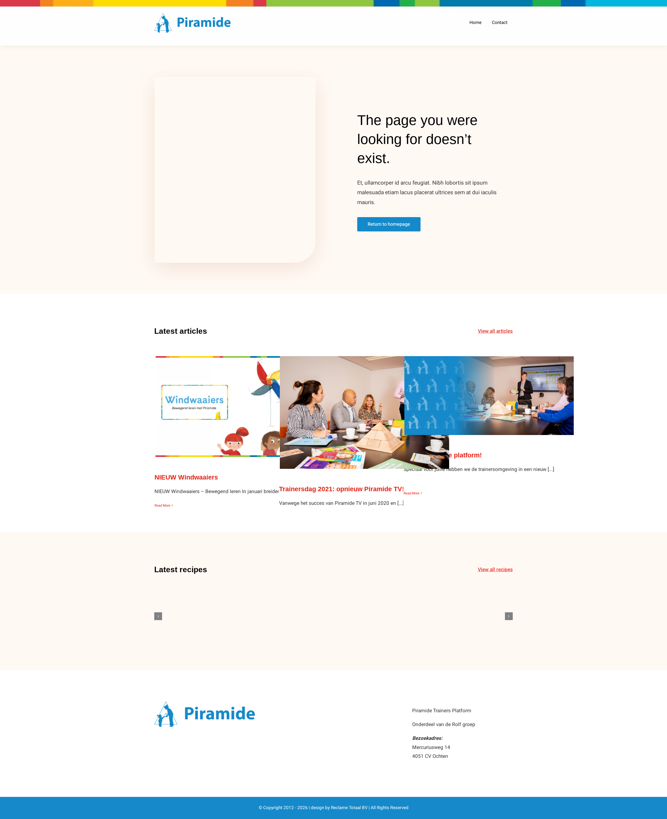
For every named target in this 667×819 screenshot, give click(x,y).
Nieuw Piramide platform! (489, 390)
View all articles (495, 331)
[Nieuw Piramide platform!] (489, 395)
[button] (158, 616)
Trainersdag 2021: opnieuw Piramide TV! (365, 407)
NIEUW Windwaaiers (240, 402)
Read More (162, 505)
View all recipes (495, 569)
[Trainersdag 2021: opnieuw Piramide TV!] (364, 412)
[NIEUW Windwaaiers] (240, 406)
